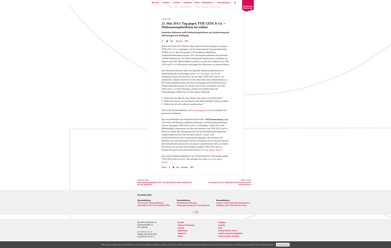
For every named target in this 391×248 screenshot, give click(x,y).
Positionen (188, 2)
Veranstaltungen (223, 2)
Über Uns (155, 2)
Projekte (166, 2)
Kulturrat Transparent (186, 225)
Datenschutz (182, 230)
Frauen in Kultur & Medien (228, 236)
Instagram (222, 222)
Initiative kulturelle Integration (230, 233)
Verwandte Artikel (144, 195)
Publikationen (207, 2)
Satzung (181, 228)
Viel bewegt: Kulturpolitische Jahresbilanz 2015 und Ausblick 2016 (153, 204)
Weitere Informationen (264, 244)
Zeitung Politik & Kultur (227, 230)
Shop (220, 228)
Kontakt (181, 222)
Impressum (182, 233)
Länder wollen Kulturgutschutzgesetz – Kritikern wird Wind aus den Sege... (233, 204)
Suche (180, 236)
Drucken (179, 41)
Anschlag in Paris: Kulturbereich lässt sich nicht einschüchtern (229, 183)
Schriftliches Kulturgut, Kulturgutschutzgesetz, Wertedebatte (193, 204)
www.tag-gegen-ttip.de (206, 73)
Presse (197, 2)
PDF (186, 41)
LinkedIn (221, 225)
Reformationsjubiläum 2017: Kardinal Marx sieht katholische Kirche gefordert (164, 183)
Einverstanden (283, 244)
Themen (176, 2)
